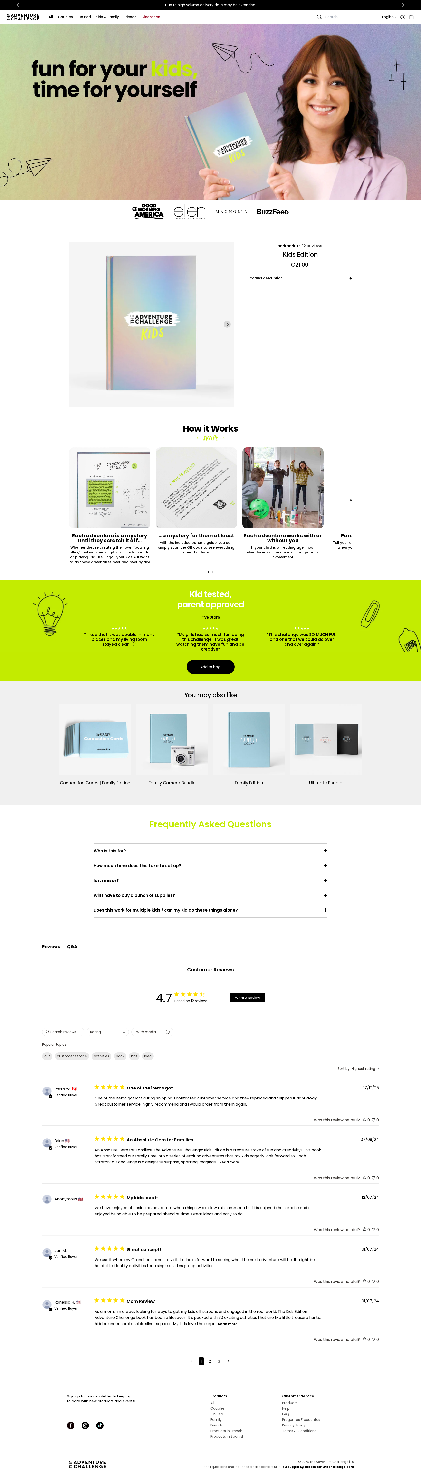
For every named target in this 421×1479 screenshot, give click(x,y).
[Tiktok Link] (100, 1425)
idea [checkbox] (148, 1056)
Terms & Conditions (299, 1431)
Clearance (150, 16)
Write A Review (247, 997)
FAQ (285, 1414)
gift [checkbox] (47, 1056)
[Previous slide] (76, 324)
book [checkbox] (120, 1056)
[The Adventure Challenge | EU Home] (24, 17)
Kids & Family (107, 16)
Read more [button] (229, 1162)
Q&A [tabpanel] (72, 947)
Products (289, 1403)
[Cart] (410, 17)
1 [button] (201, 1361)
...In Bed (84, 16)
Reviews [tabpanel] (51, 947)
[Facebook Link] (70, 1425)
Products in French (226, 1431)
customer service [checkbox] (72, 1056)
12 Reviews (312, 246)
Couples (65, 16)
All (51, 16)
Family (216, 1419)
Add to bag (210, 666)
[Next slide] (403, 4)
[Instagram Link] (85, 1425)
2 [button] (210, 1361)
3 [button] (219, 1361)
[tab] (208, 572)
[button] (364, 1120)
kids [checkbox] (134, 1056)
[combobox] (108, 1032)
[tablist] (210, 946)
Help (286, 1408)
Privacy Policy (293, 1425)
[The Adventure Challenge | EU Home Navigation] (115, 1464)
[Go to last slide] (18, 4)
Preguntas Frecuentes (301, 1419)
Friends (130, 16)
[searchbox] (63, 1032)
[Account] (402, 17)
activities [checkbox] (101, 1056)
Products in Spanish (227, 1436)
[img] (280, 245)
